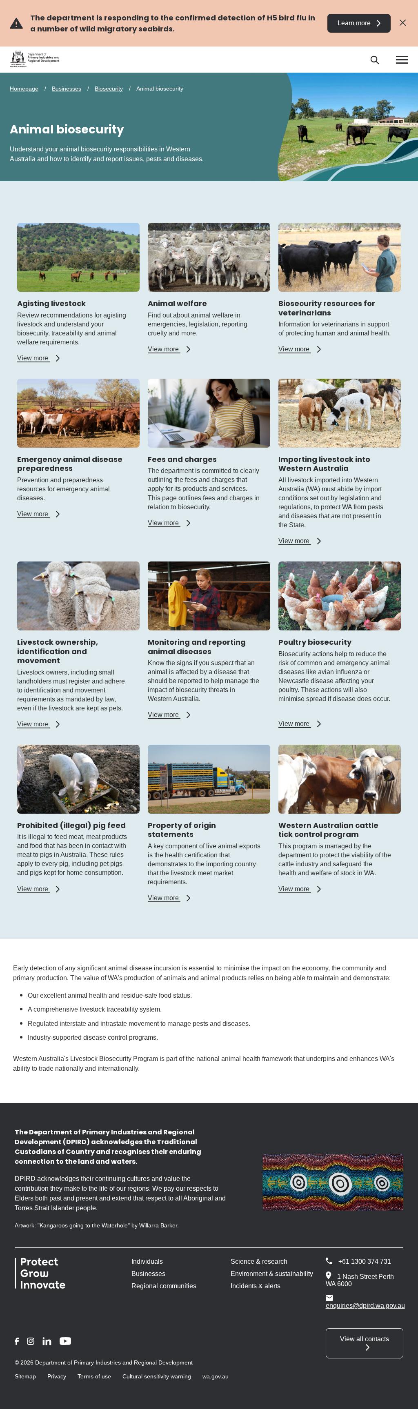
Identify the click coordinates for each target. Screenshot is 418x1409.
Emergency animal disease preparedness (69, 464)
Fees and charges (182, 459)
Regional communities (163, 1286)
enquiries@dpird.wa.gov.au (365, 1305)
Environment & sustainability (272, 1273)
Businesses (66, 88)
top (402, 1397)
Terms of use (94, 1376)
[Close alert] (402, 23)
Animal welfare (177, 303)
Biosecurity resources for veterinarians (326, 308)
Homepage (24, 88)
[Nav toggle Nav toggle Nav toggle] (402, 60)
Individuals (147, 1261)
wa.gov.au (215, 1376)
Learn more (354, 23)
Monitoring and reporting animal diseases (197, 647)
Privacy (56, 1376)
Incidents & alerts (255, 1286)
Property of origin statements (182, 830)
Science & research (259, 1261)
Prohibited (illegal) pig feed (71, 825)
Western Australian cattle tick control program (328, 830)
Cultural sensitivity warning (156, 1376)
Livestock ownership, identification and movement (57, 651)
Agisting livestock (51, 303)
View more (38, 358)
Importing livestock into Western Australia (324, 464)
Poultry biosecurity (314, 642)
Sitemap (25, 1376)
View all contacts (364, 1339)
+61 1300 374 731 (364, 1261)
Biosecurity (109, 88)
